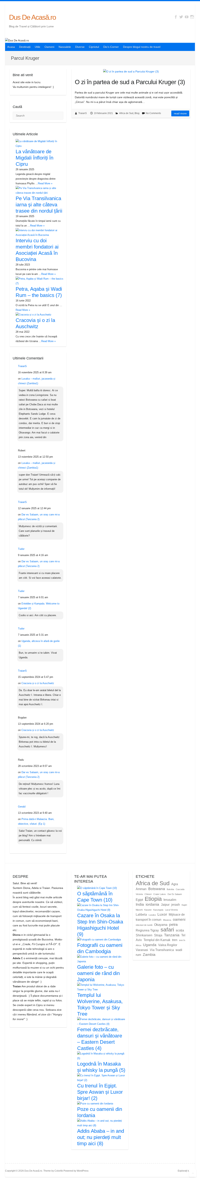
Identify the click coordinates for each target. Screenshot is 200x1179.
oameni (179, 919)
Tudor (21, 548)
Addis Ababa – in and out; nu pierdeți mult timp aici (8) (100, 1137)
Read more (180, 113)
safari (167, 930)
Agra (174, 884)
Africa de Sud (126, 113)
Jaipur (165, 904)
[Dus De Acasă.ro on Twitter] (181, 16)
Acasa (11, 46)
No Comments (153, 113)
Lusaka (152, 915)
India (140, 904)
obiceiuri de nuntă (144, 925)
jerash (175, 904)
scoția (180, 930)
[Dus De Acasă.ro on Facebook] (175, 16)
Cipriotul (94, 46)
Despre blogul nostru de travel (141, 46)
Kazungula (158, 910)
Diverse (80, 46)
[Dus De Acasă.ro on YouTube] (186, 16)
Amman (141, 889)
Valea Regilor (167, 945)
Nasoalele (65, 46)
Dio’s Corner (111, 46)
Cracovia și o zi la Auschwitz (37, 683)
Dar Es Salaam (175, 894)
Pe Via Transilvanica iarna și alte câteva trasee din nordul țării (39, 204)
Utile (37, 46)
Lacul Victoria (171, 910)
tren (174, 940)
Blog (137, 113)
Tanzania (171, 935)
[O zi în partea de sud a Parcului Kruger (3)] (131, 71)
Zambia (149, 955)
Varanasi (142, 950)
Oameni (49, 46)
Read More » (45, 183)
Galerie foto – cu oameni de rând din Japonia (98, 973)
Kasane (148, 910)
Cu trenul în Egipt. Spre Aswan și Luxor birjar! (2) (100, 1092)
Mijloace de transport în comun (160, 917)
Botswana (156, 889)
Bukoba (170, 889)
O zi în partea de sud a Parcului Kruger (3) (130, 82)
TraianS (82, 113)
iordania (152, 904)
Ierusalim (169, 899)
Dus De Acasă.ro (32, 17)
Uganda (149, 945)
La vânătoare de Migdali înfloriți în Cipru (34, 158)
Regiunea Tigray (147, 930)
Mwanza (167, 920)
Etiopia (153, 899)
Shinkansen (144, 935)
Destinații (24, 46)
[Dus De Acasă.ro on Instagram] (192, 16)
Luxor (162, 914)
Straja (158, 935)
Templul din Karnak (157, 940)
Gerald (21, 806)
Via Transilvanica (162, 950)
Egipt (139, 899)
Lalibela (141, 914)
